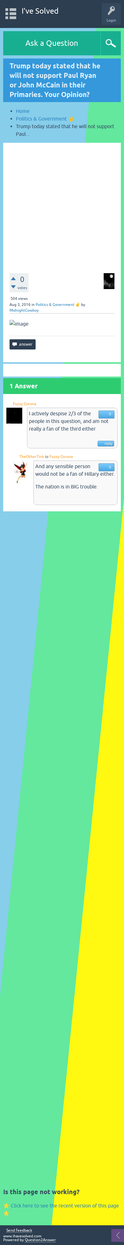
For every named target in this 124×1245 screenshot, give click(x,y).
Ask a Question (51, 43)
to (46, 457)
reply (108, 444)
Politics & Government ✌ (58, 304)
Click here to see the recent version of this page (65, 1205)
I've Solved (40, 11)
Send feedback (19, 1230)
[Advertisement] (62, 205)
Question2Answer (40, 1240)
